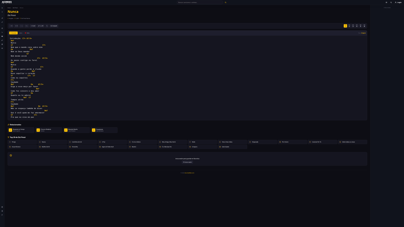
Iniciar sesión (188, 162)
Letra (20, 33)
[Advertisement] (387, 40)
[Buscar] (225, 2)
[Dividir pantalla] (2, 48)
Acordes (14, 33)
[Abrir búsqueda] (391, 2)
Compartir (54, 25)
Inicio (9, 8)
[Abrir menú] (386, 2)
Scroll (33, 25)
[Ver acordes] (2, 44)
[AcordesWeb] (9, 2)
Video (28, 33)
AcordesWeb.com (189, 173)
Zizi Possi (15, 8)
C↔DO (41, 25)
